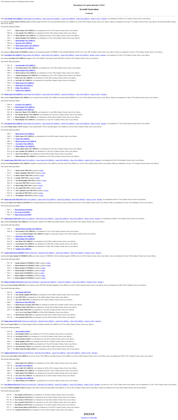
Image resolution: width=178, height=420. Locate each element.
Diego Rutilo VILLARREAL (32, 18)
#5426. (41, 170)
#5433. (39, 188)
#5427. (44, 173)
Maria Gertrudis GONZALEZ (14, 282)
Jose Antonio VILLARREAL (13, 18)
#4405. (42, 273)
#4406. (43, 275)
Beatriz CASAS (95, 18)
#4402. (49, 265)
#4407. (44, 278)
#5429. (38, 178)
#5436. (41, 195)
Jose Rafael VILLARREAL (13, 55)
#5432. (41, 185)
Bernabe (104, 18)
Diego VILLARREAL (83, 18)
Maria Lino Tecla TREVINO (13, 199)
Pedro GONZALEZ (31, 253)
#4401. (49, 263)
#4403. (44, 268)
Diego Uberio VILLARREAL (51, 18)
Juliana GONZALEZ (11, 353)
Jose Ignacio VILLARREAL (13, 123)
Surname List (85, 417)
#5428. (42, 175)
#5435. (41, 193)
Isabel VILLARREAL (28, 160)
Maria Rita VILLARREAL (47, 253)
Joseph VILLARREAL (68, 18)
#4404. (43, 270)
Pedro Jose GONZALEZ (32, 282)
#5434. (46, 190)
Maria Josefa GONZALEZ (13, 321)
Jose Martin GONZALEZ (12, 384)
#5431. (39, 183)
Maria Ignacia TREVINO (12, 218)
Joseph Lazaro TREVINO (12, 160)
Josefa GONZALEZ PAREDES (14, 253)
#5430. (44, 180)
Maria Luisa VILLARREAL (13, 94)
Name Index (93, 417)
